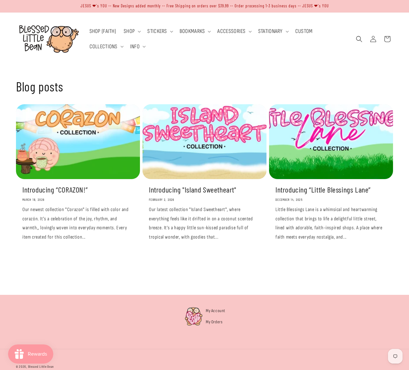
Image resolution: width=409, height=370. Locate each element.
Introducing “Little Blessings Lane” (323, 189)
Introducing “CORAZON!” (55, 189)
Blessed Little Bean (41, 367)
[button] (131, 31)
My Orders (214, 322)
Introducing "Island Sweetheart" (192, 189)
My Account (215, 310)
